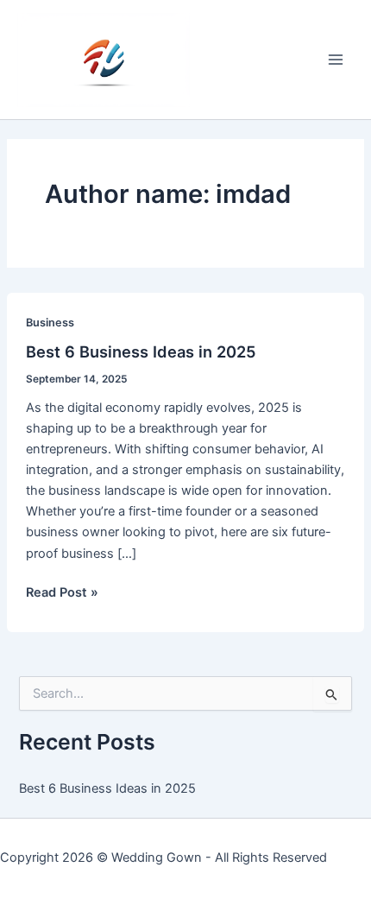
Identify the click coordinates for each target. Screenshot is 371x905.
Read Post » (62, 593)
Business (50, 322)
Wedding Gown (156, 857)
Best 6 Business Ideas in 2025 (141, 351)
